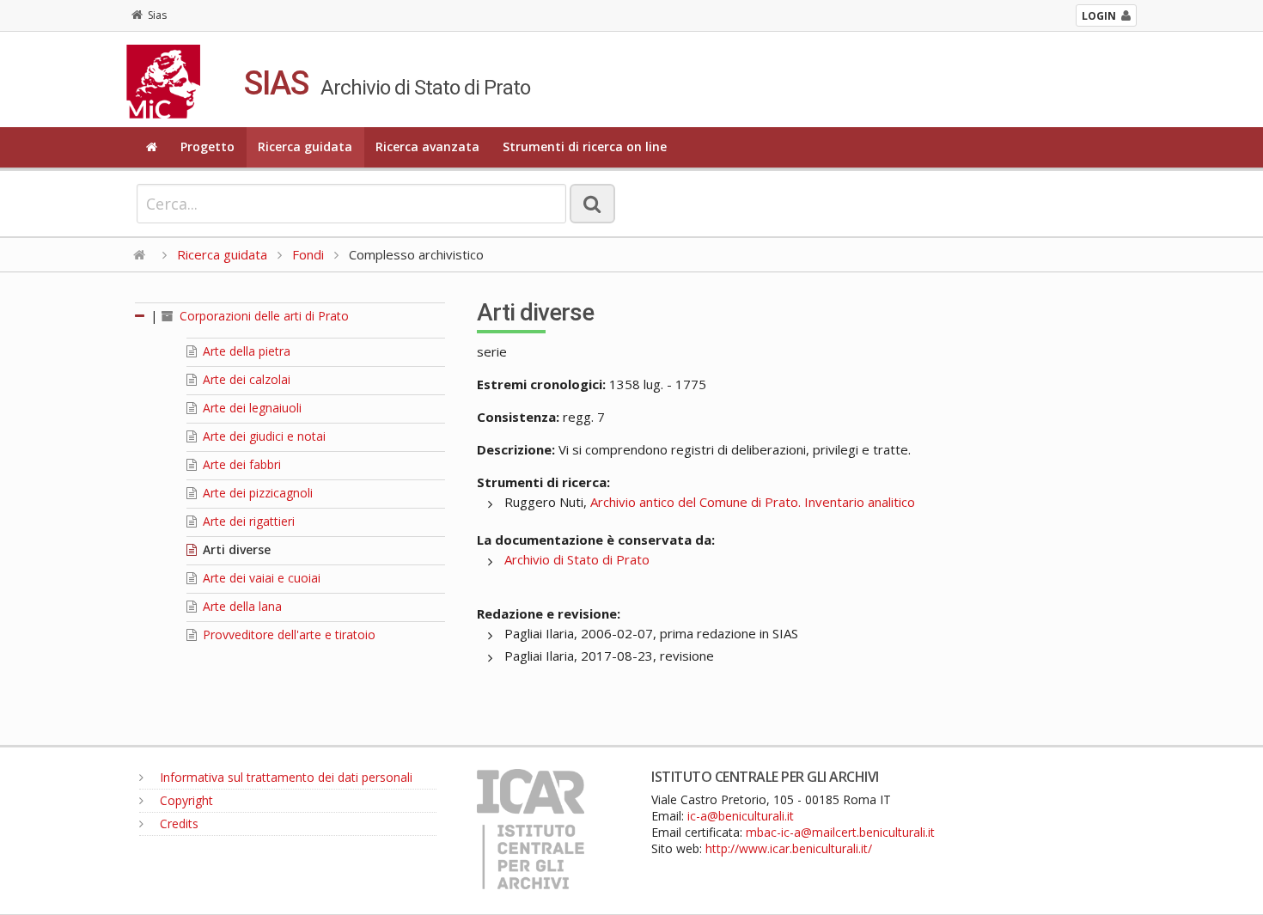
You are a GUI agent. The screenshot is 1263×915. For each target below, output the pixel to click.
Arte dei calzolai (244, 379)
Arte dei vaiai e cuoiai (259, 578)
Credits (177, 823)
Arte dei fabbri (240, 464)
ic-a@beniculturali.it (740, 816)
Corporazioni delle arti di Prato (262, 316)
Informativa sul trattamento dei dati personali (284, 777)
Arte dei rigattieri (247, 521)
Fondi (308, 254)
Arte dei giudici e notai (262, 436)
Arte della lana (240, 606)
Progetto (207, 146)
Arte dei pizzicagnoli (256, 493)
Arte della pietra (244, 351)
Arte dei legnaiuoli (250, 408)
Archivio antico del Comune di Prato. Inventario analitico (752, 501)
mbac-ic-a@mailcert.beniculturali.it (840, 832)
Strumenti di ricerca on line (585, 146)
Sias (157, 15)
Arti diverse (235, 549)
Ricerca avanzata (427, 146)
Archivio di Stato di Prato (577, 559)
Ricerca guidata (305, 146)
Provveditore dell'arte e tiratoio (287, 634)
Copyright (184, 800)
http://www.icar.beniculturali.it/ (788, 848)
